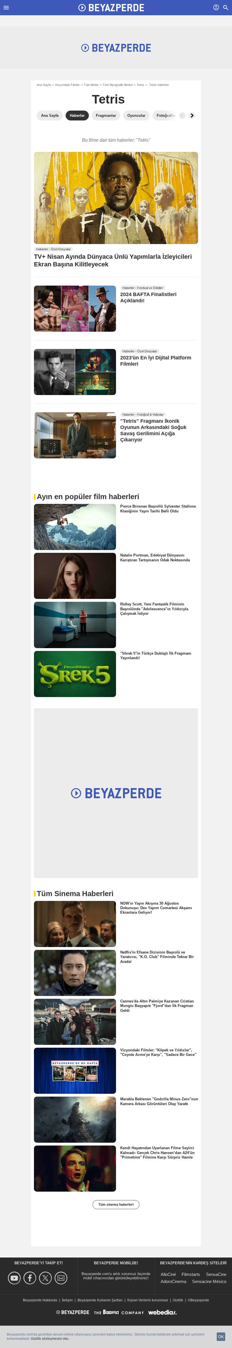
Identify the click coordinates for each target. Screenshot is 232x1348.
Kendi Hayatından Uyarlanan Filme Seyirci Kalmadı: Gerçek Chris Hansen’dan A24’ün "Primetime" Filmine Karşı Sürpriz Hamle (157, 1152)
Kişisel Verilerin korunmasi (147, 1300)
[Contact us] (62, 1278)
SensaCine (216, 1274)
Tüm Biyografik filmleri (118, 85)
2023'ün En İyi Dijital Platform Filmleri (155, 361)
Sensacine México (209, 1281)
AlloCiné (168, 1274)
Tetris (140, 85)
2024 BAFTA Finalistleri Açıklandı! (148, 297)
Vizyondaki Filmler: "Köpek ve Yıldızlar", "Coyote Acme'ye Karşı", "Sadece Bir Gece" (158, 1052)
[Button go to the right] (191, 115)
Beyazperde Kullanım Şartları (100, 1300)
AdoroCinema (173, 1281)
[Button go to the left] (182, 115)
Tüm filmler (91, 85)
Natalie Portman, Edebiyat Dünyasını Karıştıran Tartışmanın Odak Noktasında (155, 557)
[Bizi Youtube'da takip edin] (15, 1278)
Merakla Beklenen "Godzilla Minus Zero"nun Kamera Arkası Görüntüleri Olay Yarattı (159, 1101)
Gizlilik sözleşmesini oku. (50, 1339)
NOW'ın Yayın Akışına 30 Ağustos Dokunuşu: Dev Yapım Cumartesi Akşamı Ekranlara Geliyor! (156, 908)
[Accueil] (111, 7)
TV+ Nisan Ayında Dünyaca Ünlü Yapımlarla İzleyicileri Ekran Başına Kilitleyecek (113, 260)
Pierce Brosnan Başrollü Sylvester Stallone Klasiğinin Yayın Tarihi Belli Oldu (158, 508)
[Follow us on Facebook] (30, 1278)
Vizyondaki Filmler (67, 85)
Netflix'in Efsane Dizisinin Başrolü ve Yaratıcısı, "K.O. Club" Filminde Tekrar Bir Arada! (157, 957)
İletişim (67, 1300)
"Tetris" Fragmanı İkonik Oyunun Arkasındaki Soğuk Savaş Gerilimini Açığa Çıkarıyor (153, 431)
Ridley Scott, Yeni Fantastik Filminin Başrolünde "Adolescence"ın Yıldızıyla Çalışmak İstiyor (154, 609)
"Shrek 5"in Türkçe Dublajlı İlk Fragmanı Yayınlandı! (155, 655)
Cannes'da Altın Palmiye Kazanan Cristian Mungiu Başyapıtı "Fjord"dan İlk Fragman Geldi (157, 1006)
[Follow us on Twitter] (46, 1278)
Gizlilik (178, 1300)
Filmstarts (191, 1274)
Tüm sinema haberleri (116, 1205)
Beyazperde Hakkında (40, 1300)
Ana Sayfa (44, 85)
